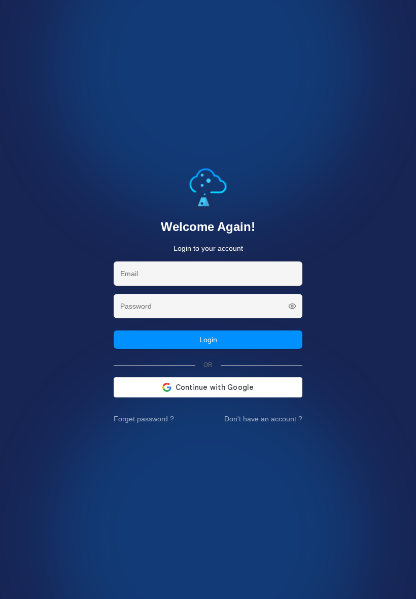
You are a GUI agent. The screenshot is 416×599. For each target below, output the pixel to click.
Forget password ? (144, 419)
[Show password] (292, 306)
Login (208, 340)
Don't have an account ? (263, 419)
